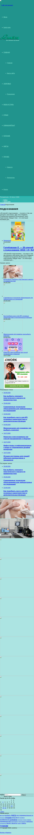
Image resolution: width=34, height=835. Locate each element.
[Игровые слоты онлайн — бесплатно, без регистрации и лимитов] (17, 655)
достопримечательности (24, 815)
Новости (9, 167)
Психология (11, 94)
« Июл (2, 811)
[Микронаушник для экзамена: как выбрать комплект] (13, 332)
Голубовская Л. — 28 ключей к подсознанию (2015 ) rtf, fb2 (18, 248)
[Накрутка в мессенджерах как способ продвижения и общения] (13, 351)
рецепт (8, 823)
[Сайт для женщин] (6, 5)
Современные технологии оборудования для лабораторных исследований (18, 298)
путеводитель (3, 823)
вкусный (2, 815)
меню (13, 817)
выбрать (8, 815)
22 (12, 806)
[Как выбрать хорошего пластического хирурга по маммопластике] (13, 278)
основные (22, 817)
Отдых (5, 115)
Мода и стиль (8, 104)
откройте (13, 820)
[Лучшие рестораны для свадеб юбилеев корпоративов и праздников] (17, 636)
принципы (29, 821)
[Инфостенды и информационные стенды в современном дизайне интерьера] (17, 616)
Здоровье (7, 83)
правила (29, 819)
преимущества (5, 821)
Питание (6, 136)
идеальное (2, 817)
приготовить (14, 821)
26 (5, 808)
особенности (4, 820)
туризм (4, 825)
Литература (11, 177)
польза (25, 819)
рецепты (14, 823)
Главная (9, 63)
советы (23, 823)
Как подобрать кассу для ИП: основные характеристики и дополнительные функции (17, 316)
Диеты (5, 146)
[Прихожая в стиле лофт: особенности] (17, 675)
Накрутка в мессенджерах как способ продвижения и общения (15, 353)
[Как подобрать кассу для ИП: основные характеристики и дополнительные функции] (13, 314)
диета (13, 815)
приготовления (22, 821)
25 (3, 808)
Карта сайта (11, 73)
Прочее (6, 157)
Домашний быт (9, 125)
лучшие (8, 817)
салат (19, 823)
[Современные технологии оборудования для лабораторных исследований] (13, 296)
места (17, 817)
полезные (20, 819)
